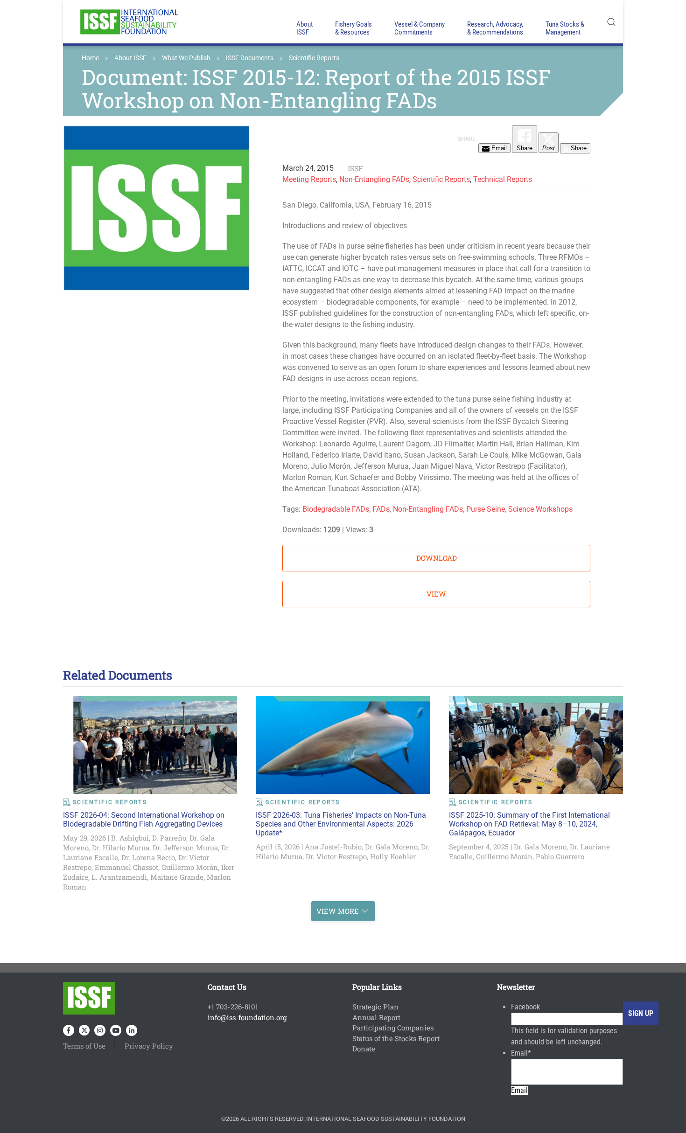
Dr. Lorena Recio (148, 857)
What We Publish (186, 58)
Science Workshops (540, 509)
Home (90, 58)
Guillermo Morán (189, 867)
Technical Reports (502, 179)
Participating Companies (393, 1027)
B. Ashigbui (130, 837)
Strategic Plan (375, 1006)
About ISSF (130, 58)
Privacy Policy (149, 1045)
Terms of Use (84, 1045)
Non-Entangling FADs (374, 179)
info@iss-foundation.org (247, 1017)
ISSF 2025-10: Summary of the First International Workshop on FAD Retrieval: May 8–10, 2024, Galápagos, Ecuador (529, 824)
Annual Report (376, 1017)
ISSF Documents (249, 58)
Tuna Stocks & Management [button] (565, 28)
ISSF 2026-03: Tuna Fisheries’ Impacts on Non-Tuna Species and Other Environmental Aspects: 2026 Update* (341, 824)
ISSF (355, 168)
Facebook (525, 1006)
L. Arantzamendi (119, 877)
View (436, 593)
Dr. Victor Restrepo (336, 856)
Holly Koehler (393, 856)
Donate (363, 1048)
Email (521, 1053)
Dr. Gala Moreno (391, 846)
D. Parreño (169, 837)
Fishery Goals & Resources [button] (353, 28)
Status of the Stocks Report (396, 1038)
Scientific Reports (314, 58)
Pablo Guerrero (560, 856)
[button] (611, 21)
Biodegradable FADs (335, 509)
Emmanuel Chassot (126, 867)
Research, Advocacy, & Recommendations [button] (495, 28)
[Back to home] (128, 21)
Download (436, 558)
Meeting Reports (309, 179)
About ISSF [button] (304, 28)
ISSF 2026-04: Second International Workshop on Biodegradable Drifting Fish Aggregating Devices (143, 819)
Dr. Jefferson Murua (185, 847)
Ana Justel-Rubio (333, 846)
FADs (381, 509)
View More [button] (337, 911)
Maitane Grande (176, 877)
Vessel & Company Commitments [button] (419, 28)
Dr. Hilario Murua (120, 847)
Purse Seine (485, 509)
